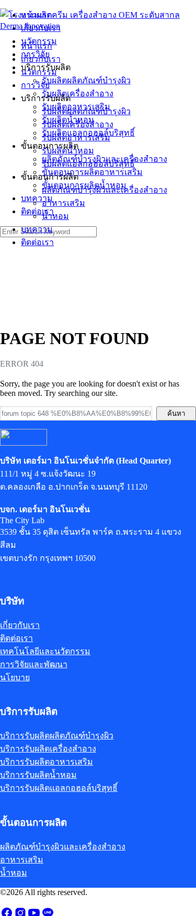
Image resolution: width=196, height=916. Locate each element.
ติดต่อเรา (37, 242)
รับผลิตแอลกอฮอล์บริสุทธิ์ (88, 163)
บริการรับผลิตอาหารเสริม (46, 761)
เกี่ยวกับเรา (41, 58)
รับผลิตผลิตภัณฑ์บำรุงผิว (86, 111)
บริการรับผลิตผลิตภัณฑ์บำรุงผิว (56, 735)
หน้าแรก (36, 45)
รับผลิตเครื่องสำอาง (77, 124)
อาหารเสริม (63, 202)
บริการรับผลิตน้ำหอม (38, 774)
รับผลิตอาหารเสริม (76, 137)
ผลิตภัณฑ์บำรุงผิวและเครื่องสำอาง (104, 189)
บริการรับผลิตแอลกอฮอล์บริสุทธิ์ (59, 787)
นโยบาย (15, 677)
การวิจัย (35, 85)
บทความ (37, 229)
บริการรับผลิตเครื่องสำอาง (48, 748)
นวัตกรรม (39, 72)
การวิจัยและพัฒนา (33, 664)
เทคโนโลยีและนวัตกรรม (45, 651)
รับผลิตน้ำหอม (68, 150)
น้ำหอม (55, 216)
